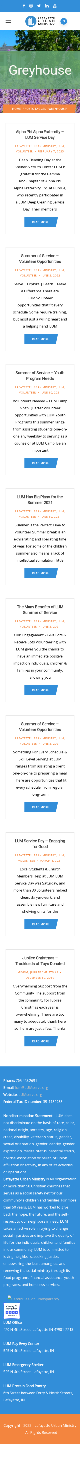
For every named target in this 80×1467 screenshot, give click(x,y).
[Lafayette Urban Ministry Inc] (34, 1299)
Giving (23, 972)
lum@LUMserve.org (31, 1087)
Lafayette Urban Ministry (35, 146)
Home (16, 109)
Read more (40, 222)
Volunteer (24, 151)
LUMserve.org (30, 1094)
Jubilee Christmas (44, 972)
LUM (61, 146)
